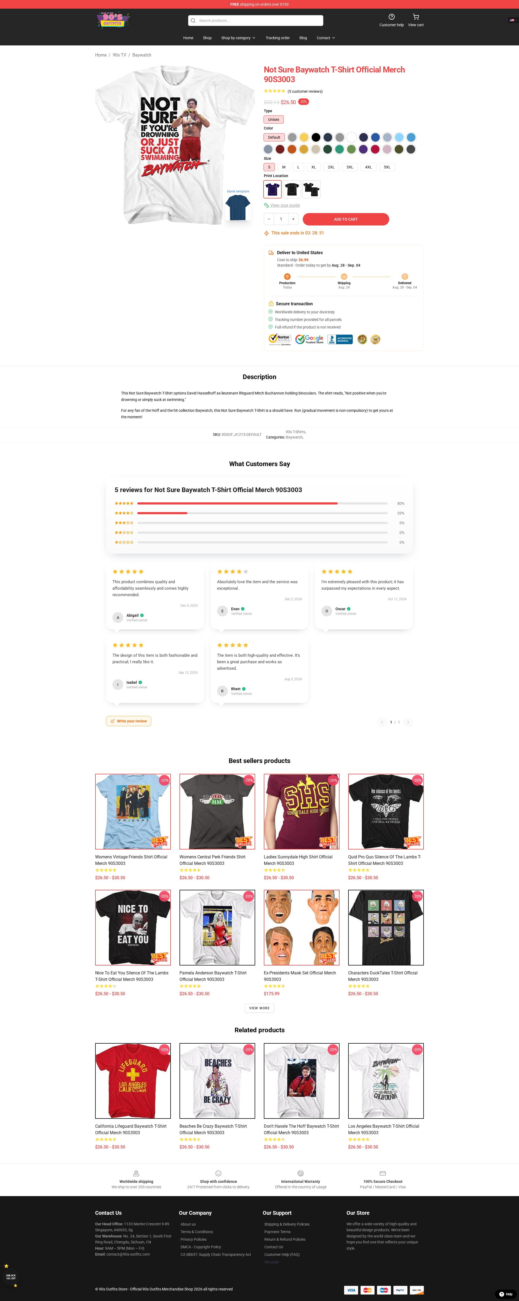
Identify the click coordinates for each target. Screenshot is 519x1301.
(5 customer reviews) (305, 91)
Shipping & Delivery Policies (287, 1224)
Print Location (276, 176)
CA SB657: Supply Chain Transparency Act (216, 1254)
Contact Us (273, 1247)
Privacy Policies (194, 1239)
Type (268, 111)
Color (268, 128)
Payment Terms (277, 1232)
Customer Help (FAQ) (282, 1254)
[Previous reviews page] (382, 722)
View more (259, 1008)
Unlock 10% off (11, 1277)
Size (267, 158)
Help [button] (509, 1294)
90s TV (119, 55)
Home (101, 55)
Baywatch (141, 55)
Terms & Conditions (197, 1232)
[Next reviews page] (408, 722)
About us (188, 1224)
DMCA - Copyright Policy (201, 1247)
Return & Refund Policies (284, 1239)
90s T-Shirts (295, 432)
